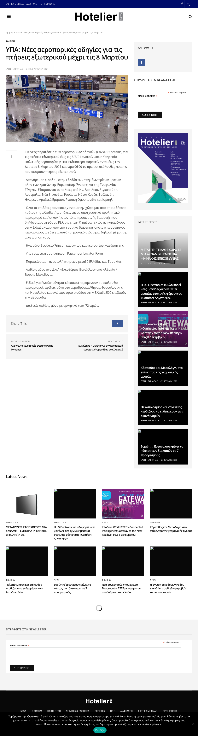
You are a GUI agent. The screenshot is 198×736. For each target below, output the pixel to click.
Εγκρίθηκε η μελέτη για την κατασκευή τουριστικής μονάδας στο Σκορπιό (100, 347)
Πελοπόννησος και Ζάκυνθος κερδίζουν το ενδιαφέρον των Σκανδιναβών (162, 411)
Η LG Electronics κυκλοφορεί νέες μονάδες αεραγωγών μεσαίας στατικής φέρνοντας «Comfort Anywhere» (161, 291)
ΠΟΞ (112, 710)
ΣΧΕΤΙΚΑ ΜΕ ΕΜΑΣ (15, 3)
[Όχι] (193, 724)
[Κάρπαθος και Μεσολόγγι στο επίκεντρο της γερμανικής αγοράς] (171, 504)
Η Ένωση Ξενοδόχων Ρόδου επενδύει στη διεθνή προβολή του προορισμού (169, 588)
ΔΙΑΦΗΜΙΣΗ (32, 3)
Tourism (10, 41)
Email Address (147, 96)
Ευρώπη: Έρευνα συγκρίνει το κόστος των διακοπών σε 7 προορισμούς (162, 450)
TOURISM (37, 710)
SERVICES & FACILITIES (78, 710)
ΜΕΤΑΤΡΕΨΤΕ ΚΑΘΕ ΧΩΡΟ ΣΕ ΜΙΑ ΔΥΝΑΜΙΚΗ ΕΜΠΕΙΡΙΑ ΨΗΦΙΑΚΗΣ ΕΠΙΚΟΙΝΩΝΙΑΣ (161, 254)
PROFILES (100, 710)
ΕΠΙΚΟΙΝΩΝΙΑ (48, 3)
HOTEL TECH (12, 522)
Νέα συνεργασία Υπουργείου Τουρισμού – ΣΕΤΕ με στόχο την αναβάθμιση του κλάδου (121, 588)
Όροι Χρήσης (170, 710)
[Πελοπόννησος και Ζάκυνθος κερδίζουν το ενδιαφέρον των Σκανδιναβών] (27, 561)
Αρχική (9, 32)
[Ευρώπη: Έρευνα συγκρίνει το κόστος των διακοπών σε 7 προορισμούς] (75, 561)
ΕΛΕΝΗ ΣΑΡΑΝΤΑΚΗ (15, 69)
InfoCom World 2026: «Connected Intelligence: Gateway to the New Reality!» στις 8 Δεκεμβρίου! (161, 330)
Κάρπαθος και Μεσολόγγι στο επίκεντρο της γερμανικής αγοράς (162, 372)
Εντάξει (100, 730)
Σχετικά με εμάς (147, 710)
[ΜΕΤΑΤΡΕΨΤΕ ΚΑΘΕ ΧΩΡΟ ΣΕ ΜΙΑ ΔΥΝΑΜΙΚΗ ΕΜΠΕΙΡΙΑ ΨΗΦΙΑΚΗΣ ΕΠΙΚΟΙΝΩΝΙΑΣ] (27, 504)
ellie (143, 263)
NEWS (105, 522)
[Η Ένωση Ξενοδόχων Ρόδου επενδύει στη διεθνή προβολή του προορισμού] (171, 561)
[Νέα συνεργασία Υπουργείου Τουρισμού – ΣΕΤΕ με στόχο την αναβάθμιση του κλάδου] (123, 561)
